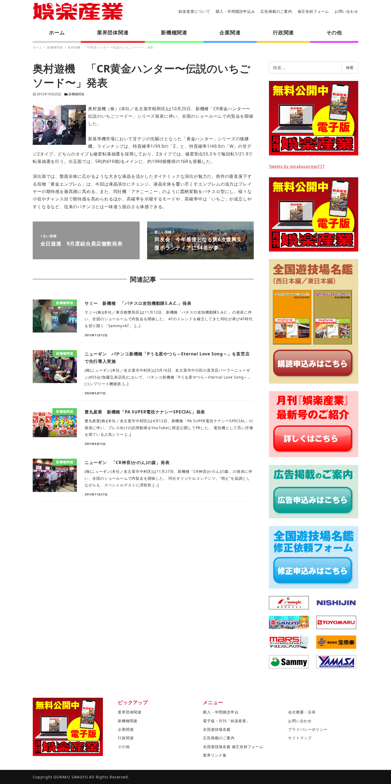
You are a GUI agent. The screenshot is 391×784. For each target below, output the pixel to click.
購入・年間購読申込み (235, 11)
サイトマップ (300, 737)
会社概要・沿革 (302, 712)
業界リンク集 (215, 755)
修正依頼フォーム (313, 11)
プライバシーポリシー (307, 729)
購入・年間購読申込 (220, 712)
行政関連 (126, 737)
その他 (124, 746)
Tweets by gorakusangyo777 (297, 166)
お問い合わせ (346, 11)
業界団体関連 (130, 712)
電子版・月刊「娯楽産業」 (226, 720)
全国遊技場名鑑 (217, 729)
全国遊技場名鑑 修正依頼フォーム (233, 746)
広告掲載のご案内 (276, 11)
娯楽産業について (194, 11)
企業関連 (126, 729)
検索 (349, 67)
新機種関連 (76, 94)
